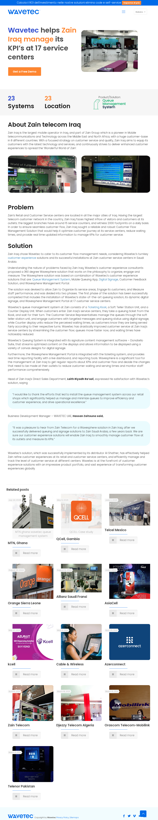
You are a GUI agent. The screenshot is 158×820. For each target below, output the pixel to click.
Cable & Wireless (70, 664)
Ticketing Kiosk (97, 307)
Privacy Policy (62, 817)
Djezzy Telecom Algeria (75, 725)
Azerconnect (115, 664)
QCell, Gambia (68, 539)
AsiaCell (111, 603)
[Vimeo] (134, 816)
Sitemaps (74, 817)
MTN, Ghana (17, 543)
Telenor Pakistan (21, 786)
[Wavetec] (24, 12)
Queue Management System (51, 279)
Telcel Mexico (115, 530)
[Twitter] (129, 816)
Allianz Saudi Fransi (71, 596)
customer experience (22, 258)
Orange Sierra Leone (24, 603)
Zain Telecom (19, 725)
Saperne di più (131, 2)
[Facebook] (124, 816)
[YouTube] (139, 816)
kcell (11, 664)
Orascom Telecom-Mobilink (127, 725)
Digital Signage (108, 279)
